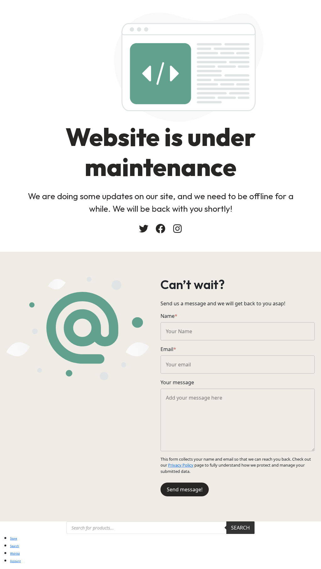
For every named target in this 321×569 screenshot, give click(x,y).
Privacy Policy (180, 465)
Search (240, 527)
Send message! (185, 489)
